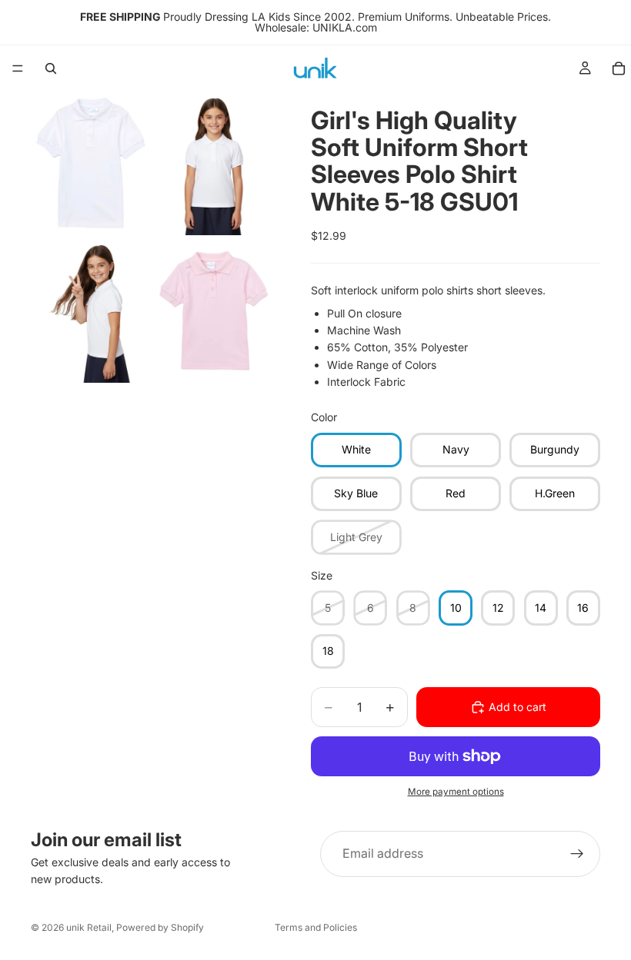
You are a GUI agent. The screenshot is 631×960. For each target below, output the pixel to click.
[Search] (51, 68)
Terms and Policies (316, 927)
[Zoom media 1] (91, 163)
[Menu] (17, 68)
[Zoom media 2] (214, 163)
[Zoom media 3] (91, 310)
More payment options (456, 791)
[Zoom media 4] (214, 310)
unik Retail (89, 927)
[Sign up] (577, 854)
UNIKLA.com (344, 27)
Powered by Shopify (160, 927)
